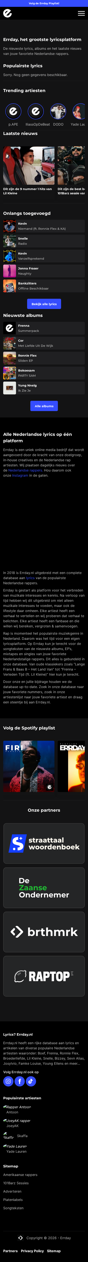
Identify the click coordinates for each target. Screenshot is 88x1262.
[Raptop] (44, 976)
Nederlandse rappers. (25, 470)
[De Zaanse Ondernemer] (44, 887)
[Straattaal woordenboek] (44, 843)
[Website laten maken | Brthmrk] (44, 932)
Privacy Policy (32, 1251)
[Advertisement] (44, 524)
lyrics (30, 578)
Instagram (20, 475)
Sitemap (54, 1251)
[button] (81, 13)
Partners (10, 1251)
